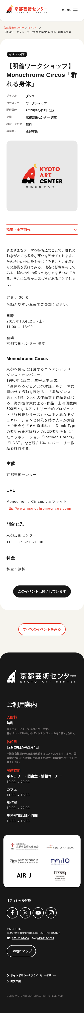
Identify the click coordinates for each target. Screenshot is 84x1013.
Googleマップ (21, 951)
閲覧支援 (16, 981)
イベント (33, 27)
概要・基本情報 (18, 229)
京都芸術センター (26, 9)
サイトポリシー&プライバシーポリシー (33, 975)
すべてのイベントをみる (42, 629)
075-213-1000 (20, 938)
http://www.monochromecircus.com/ (38, 508)
